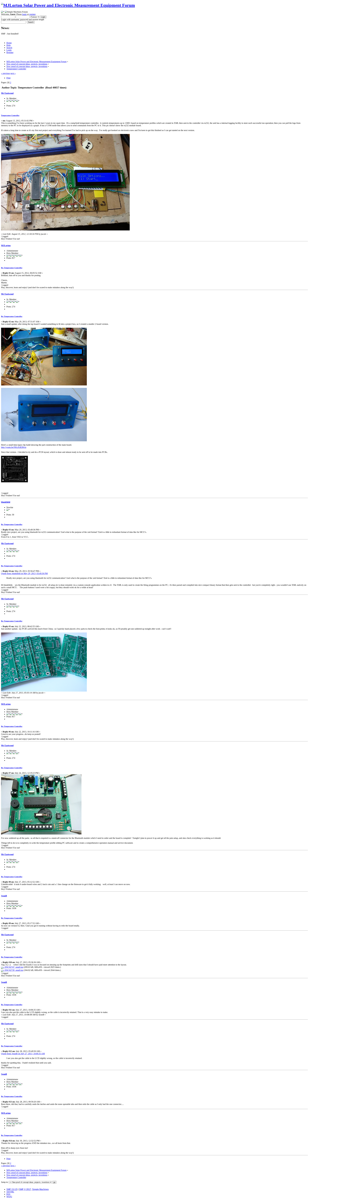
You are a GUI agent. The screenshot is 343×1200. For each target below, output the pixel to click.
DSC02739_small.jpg (13, 970)
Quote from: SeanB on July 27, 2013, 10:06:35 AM (23, 1053)
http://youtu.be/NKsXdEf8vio (13, 447)
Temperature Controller (10, 115)
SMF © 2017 (25, 1189)
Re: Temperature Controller (11, 268)
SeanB (4, 896)
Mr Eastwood (7, 93)
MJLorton (6, 245)
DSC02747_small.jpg (13, 967)
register (32, 14)
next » (13, 73)
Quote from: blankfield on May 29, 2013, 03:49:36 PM (24, 573)
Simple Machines (40, 1189)
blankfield (5, 502)
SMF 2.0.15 (11, 1189)
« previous (5, 73)
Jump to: (4, 1182)
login (24, 14)
